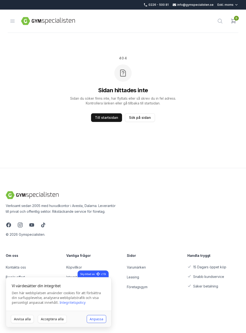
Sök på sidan (140, 117)
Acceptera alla (52, 319)
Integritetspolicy (73, 302)
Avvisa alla (22, 319)
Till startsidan (106, 117)
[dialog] (58, 302)
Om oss (12, 255)
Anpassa (96, 319)
